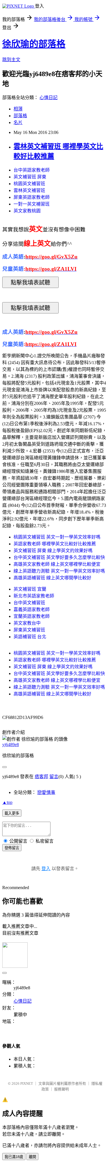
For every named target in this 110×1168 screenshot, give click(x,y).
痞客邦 (41, 776)
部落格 (20, 115)
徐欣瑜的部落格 (33, 44)
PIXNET (26, 1083)
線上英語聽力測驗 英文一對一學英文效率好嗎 (59, 571)
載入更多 (12, 813)
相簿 (18, 108)
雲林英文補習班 (29, 190)
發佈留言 (12, 848)
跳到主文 (11, 59)
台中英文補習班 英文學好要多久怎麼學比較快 (59, 557)
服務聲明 (61, 1089)
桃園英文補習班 (29, 183)
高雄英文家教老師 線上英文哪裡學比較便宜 (57, 564)
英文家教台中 (27, 623)
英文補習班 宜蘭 (30, 589)
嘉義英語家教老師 (32, 609)
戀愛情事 (46, 792)
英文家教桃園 (27, 210)
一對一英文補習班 (32, 204)
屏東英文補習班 (29, 629)
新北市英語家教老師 (34, 595)
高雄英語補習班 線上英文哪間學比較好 (52, 577)
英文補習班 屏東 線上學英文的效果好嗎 (53, 550)
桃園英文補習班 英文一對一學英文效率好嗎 (57, 537)
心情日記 (48, 97)
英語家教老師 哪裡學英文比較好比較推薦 (55, 543)
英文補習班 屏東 (30, 176)
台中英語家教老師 (32, 170)
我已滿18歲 (14, 1157)
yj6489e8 (10, 744)
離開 (32, 1157)
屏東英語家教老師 (32, 197)
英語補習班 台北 (30, 636)
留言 (53, 776)
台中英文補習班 (29, 602)
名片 (18, 122)
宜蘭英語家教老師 (32, 616)
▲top (7, 802)
